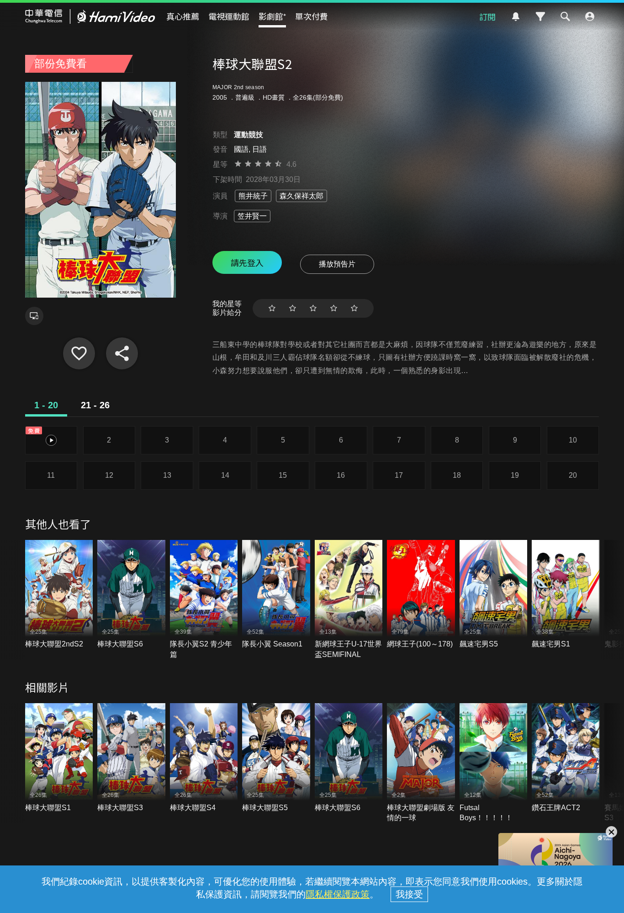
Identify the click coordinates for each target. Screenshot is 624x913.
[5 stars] (354, 308)
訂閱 (487, 16)
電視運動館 (228, 16)
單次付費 (311, 16)
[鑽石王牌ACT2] (566, 758)
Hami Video (90, 16)
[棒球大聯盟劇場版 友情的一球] (421, 763)
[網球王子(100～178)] (421, 595)
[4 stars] (333, 308)
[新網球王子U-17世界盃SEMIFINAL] (349, 600)
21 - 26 (95, 405)
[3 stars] (313, 308)
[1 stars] (272, 308)
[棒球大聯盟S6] (131, 595)
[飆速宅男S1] (566, 595)
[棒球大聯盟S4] (204, 758)
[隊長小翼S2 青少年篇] (204, 600)
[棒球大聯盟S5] (276, 758)
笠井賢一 (252, 216)
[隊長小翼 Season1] (276, 595)
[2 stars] (292, 308)
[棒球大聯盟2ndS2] (59, 595)
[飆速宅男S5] (494, 595)
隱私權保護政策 (338, 894)
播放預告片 (337, 264)
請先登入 (247, 262)
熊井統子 (253, 196)
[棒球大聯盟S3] (131, 758)
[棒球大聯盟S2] (79, 353)
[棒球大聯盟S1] (59, 758)
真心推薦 (182, 16)
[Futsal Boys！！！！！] (494, 763)
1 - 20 (46, 405)
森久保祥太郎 (301, 196)
